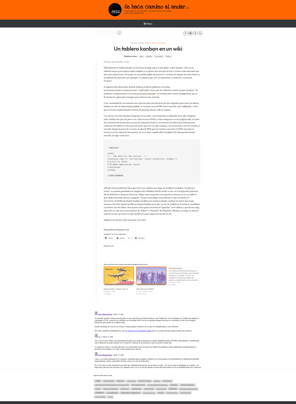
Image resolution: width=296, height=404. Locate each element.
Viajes (110, 397)
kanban (168, 56)
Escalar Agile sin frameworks (157, 385)
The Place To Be (172, 393)
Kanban (179, 68)
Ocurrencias (161, 389)
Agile (153, 43)
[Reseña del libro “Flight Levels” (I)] (119, 276)
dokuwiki (149, 56)
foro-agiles (164, 68)
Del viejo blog (161, 43)
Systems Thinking (149, 393)
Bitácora (121, 381)
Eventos (174, 385)
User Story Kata (100, 397)
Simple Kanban (133, 106)
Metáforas (125, 389)
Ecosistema (167, 381)
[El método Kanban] (185, 278)
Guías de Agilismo (187, 385)
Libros (98, 389)
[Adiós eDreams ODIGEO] (151, 276)
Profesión (99, 392)
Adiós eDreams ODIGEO (145, 289)
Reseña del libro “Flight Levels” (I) (116, 289)
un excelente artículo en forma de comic (120, 90)
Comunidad (131, 381)
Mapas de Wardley (110, 389)
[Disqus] (148, 339)
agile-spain (152, 68)
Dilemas (157, 381)
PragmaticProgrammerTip (188, 389)
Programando (112, 393)
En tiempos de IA (138, 385)
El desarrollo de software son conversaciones (112, 385)
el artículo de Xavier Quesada (143, 94)
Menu (149, 23)
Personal (172, 388)
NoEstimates (136, 389)
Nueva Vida (149, 389)
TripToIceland (185, 393)
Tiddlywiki (186, 106)
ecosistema (159, 56)
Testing (160, 393)
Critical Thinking (145, 381)
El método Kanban (175, 268)
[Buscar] (119, 33)
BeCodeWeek (109, 381)
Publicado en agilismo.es (130, 393)
